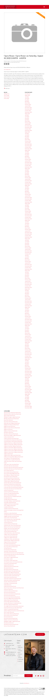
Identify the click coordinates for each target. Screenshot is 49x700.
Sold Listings (6, 98)
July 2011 (27, 360)
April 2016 (27, 276)
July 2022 (27, 170)
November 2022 (28, 164)
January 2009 (27, 404)
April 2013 (27, 331)
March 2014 (27, 314)
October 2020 (28, 200)
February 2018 (28, 247)
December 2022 (28, 162)
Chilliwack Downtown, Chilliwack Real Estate (13, 443)
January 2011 (27, 369)
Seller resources (20, 656)
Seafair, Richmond (7, 584)
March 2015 (27, 296)
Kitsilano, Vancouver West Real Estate (11, 528)
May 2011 (27, 363)
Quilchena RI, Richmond (9, 565)
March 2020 (27, 209)
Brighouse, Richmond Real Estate (10, 430)
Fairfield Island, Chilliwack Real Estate (11, 481)
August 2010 (27, 377)
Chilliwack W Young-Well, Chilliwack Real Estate (13, 456)
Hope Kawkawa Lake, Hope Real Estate (12, 519)
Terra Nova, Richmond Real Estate (11, 604)
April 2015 (27, 295)
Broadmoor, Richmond (8, 432)
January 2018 (27, 249)
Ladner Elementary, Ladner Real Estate (12, 532)
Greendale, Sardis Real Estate (10, 502)
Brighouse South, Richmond (9, 426)
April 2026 (27, 101)
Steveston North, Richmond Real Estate (12, 593)
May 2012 (27, 345)
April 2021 (27, 191)
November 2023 (28, 145)
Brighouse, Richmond (8, 429)
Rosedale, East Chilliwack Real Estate (11, 572)
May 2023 (27, 154)
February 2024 (28, 141)
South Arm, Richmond (8, 589)
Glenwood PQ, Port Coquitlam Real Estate (12, 496)
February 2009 (28, 403)
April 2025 (27, 119)
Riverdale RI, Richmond (8, 568)
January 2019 (27, 231)
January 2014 (27, 317)
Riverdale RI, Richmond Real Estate (11, 569)
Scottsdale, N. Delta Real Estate (10, 583)
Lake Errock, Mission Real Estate (10, 536)
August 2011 (27, 359)
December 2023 (28, 144)
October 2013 (28, 322)
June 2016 (27, 273)
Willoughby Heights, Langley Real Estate (12, 621)
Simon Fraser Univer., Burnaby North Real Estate (14, 587)
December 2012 (28, 337)
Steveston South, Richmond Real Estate (12, 596)
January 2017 (27, 263)
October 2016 (28, 267)
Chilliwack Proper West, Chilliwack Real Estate (13, 452)
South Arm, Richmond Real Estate (11, 590)
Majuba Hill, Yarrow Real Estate (10, 542)
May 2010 (27, 381)
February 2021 (28, 194)
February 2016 (28, 279)
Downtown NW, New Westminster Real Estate (13, 467)
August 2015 (27, 289)
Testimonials (20, 659)
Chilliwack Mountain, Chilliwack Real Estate (12, 446)
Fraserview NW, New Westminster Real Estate (13, 487)
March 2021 (27, 192)
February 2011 (28, 368)
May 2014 (27, 311)
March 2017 (27, 260)
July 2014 (27, 308)
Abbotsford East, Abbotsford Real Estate (12, 412)
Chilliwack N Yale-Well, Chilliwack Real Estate (13, 447)
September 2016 (28, 269)
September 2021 (28, 183)
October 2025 (28, 110)
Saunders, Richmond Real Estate (10, 581)
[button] (10, 7)
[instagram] (44, 676)
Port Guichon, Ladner (8, 558)
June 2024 (27, 135)
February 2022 (28, 177)
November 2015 (28, 284)
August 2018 (27, 238)
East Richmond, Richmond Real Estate (11, 478)
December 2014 (28, 301)
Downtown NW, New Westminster (11, 465)
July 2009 (27, 395)
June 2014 (27, 310)
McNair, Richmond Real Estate (10, 549)
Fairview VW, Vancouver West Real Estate (12, 482)
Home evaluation (20, 650)
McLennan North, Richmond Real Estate (12, 545)
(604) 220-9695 (10, 7)
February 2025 (28, 122)
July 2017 (27, 255)
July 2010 (27, 378)
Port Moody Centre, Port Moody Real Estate (13, 561)
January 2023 (27, 160)
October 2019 (28, 217)
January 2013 (27, 336)
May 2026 (27, 99)
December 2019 (28, 214)
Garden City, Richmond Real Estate (11, 491)
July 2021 (27, 186)
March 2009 (27, 401)
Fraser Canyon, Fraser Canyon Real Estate (12, 485)
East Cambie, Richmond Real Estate (11, 472)
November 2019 (28, 215)
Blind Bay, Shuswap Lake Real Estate (11, 418)
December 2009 (28, 389)
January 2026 (27, 106)
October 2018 (28, 235)
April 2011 (27, 365)
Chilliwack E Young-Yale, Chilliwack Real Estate (13, 444)
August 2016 (27, 270)
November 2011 (28, 354)
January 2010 (27, 388)
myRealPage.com (26, 683)
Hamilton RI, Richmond (8, 507)
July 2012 (27, 343)
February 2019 (28, 229)
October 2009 (28, 391)
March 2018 (27, 246)
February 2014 (28, 316)
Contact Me (40, 634)
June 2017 (27, 256)
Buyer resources (20, 653)
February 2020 (28, 211)
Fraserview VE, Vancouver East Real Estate (13, 488)
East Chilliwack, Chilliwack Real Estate (11, 475)
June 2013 (27, 328)
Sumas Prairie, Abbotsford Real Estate (11, 601)
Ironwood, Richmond (8, 522)
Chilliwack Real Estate (8, 453)
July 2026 (27, 96)
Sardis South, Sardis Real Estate (10, 577)
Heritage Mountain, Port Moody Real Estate (13, 514)
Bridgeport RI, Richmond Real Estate (11, 424)
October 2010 (28, 374)
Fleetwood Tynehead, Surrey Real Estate (12, 484)
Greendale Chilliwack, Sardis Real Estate (12, 500)
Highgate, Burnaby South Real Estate (11, 516)
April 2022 (27, 174)
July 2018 (27, 240)
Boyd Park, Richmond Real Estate (11, 421)
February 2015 (28, 298)
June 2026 (27, 98)
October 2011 (28, 356)
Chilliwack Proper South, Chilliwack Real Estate (13, 450)
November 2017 (28, 252)
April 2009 (27, 400)
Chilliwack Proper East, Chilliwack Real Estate (13, 449)
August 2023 (27, 150)
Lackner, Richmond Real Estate (10, 531)
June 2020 (27, 206)
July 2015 (27, 290)
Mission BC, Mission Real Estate (10, 551)
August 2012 (27, 342)
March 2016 (27, 278)
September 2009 (28, 392)
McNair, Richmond (7, 548)
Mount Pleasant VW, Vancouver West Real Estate (14, 554)
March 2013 (27, 333)
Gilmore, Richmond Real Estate (10, 494)
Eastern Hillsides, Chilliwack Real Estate (12, 479)
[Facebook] (36, 676)
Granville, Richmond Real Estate (10, 499)
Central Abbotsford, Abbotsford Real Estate (13, 440)
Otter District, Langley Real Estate (11, 557)
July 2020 (27, 205)
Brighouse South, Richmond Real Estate (12, 427)
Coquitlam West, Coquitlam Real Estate (12, 459)
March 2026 (27, 103)
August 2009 (27, 394)
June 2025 (27, 116)
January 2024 (27, 142)
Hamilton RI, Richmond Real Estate (11, 508)
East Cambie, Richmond (9, 470)
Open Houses (7, 96)
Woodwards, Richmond (8, 622)
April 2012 (27, 346)
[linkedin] (41, 676)
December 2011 (28, 352)
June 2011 (27, 362)
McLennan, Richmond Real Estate (11, 546)
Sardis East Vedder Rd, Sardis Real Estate (12, 574)
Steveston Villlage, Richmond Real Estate (12, 598)
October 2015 (28, 285)
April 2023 (27, 156)
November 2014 (28, 302)
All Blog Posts (6, 93)
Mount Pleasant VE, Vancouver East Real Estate (13, 552)
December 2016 (28, 264)
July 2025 (27, 115)
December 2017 (28, 250)
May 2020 (27, 208)
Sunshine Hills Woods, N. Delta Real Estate (12, 603)
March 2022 (27, 176)
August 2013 (27, 325)
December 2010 (28, 371)
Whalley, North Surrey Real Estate (11, 619)
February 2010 (28, 386)
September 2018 (28, 237)
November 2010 (28, 372)
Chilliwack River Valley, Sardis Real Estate (12, 455)
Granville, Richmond (8, 497)
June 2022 (27, 171)
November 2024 (28, 127)
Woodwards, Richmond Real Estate (11, 624)
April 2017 (27, 258)
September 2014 (28, 305)
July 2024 (27, 133)
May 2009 (27, 398)
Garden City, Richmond (8, 490)
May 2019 (27, 224)
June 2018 (27, 241)
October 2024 (28, 128)
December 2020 (28, 197)
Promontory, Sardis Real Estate (10, 563)
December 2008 (28, 406)
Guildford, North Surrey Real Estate (11, 504)
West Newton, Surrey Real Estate (11, 615)
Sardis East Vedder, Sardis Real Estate (11, 575)
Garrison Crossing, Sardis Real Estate (11, 493)
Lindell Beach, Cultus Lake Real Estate (11, 539)
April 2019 (27, 226)
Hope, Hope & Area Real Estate (10, 520)
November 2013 (28, 321)
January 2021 (27, 195)
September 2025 (28, 112)
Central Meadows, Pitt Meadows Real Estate (13, 441)
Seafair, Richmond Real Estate (10, 586)
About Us (20, 661)
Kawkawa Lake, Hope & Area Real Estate (12, 525)
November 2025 (28, 109)
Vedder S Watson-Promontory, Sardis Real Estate (14, 610)
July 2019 (27, 221)
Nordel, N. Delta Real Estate (10, 555)
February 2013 (28, 334)
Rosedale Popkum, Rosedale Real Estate (12, 571)
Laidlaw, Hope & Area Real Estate (11, 534)
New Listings (6, 95)
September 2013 (28, 324)
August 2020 (27, 203)
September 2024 (28, 130)
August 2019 (27, 220)
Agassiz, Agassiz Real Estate (9, 415)
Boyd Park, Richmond (8, 420)
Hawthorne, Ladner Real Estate (10, 513)
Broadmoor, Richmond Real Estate (11, 433)
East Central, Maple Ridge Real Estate (11, 473)
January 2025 (27, 124)
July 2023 (27, 151)
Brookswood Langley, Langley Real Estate (12, 435)
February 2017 (28, 261)
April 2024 (27, 138)
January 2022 (27, 179)
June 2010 (27, 380)
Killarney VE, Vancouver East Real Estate (12, 526)
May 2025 (27, 118)
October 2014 (28, 304)
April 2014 (27, 313)
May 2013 (27, 330)
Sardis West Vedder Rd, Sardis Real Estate (12, 578)
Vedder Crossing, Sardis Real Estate (13, 62)
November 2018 (28, 234)
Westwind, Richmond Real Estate (10, 618)
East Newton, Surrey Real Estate (10, 476)
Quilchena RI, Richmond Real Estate (11, 566)
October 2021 (28, 182)
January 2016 (27, 281)
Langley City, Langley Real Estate (10, 537)
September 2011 (28, 357)
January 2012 (27, 351)
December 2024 (28, 125)
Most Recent (27, 93)
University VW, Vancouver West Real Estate (13, 607)
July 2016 (27, 272)
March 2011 (27, 366)
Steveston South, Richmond (9, 595)
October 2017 (28, 253)
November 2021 (28, 180)
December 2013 (28, 319)
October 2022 (28, 165)
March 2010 (27, 385)
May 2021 (27, 189)
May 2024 (27, 136)
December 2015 (28, 282)
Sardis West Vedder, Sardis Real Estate (12, 580)
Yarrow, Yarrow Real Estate (9, 626)
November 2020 (28, 199)
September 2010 (28, 375)
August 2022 (27, 168)
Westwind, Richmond (8, 616)
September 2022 (28, 167)
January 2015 (27, 299)
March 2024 (27, 139)
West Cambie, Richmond (9, 612)
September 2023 (28, 148)
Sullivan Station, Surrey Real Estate (11, 600)
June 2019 (27, 223)
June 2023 (27, 153)
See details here (7, 69)
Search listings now (20, 646)
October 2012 (28, 339)
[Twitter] (39, 676)
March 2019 (27, 228)
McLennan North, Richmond (9, 543)
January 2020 (27, 212)
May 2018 (27, 243)
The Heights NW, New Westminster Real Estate (14, 606)
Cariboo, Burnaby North (9, 436)
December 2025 (28, 107)
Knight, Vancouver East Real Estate (11, 529)
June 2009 (27, 397)
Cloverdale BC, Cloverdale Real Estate (12, 458)
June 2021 (27, 188)
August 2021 (27, 185)
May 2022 (27, 173)
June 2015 (27, 292)
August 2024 (27, 131)
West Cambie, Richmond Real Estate (11, 613)
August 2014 (27, 307)
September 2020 (28, 202)
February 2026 (28, 104)
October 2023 (28, 147)
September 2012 (28, 340)
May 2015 (27, 293)
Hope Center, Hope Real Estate (10, 517)
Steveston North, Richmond (9, 592)
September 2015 (28, 287)
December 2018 (28, 232)
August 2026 (27, 95)
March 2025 (27, 121)
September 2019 (28, 218)
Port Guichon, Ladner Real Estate (11, 560)
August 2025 (27, 113)
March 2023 (27, 157)
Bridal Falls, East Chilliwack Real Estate (12, 423)
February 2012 (28, 349)
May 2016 (27, 275)
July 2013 (27, 327)
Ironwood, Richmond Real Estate (10, 523)
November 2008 (28, 407)
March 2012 (27, 348)
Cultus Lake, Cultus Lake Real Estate (11, 464)
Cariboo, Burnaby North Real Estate (11, 438)
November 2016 (28, 266)
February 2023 (28, 159)
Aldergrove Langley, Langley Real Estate (12, 417)
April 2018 (27, 244)
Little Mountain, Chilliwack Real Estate (11, 540)
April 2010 (27, 383)
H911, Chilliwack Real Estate (10, 505)
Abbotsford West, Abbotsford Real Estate (12, 414)
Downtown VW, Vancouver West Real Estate (13, 468)
